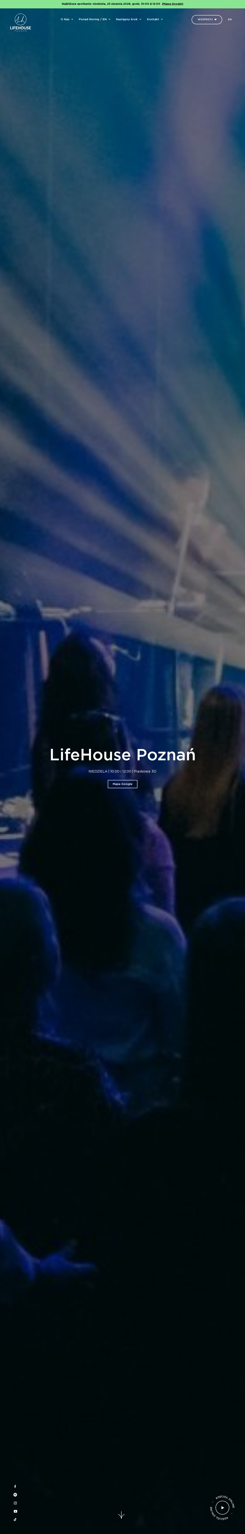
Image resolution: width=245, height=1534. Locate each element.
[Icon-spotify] (15, 1494)
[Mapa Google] (172, 4)
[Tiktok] (15, 1519)
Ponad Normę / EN (93, 19)
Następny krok (127, 19)
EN (230, 19)
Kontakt (153, 19)
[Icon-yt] (15, 1511)
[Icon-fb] (15, 1486)
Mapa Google (122, 783)
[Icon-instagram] (15, 1502)
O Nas (65, 19)
